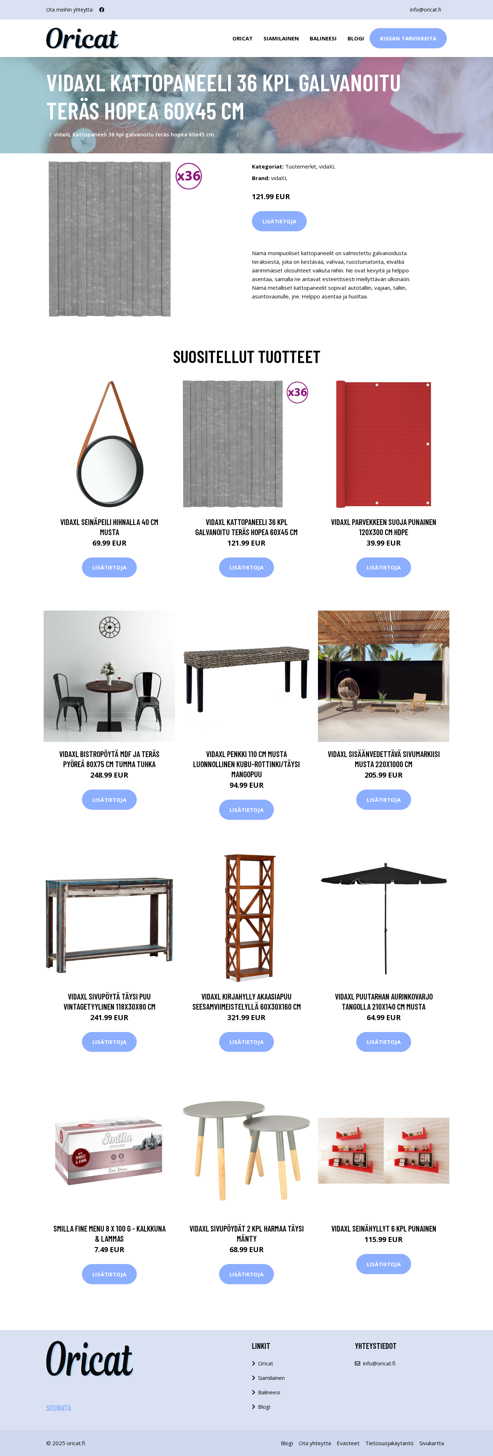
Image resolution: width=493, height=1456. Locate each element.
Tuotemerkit (300, 166)
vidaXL (327, 166)
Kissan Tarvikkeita (408, 38)
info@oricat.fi (425, 9)
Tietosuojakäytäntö (389, 1443)
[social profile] (101, 10)
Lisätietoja (279, 221)
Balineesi (323, 38)
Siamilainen (281, 38)
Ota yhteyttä (315, 1443)
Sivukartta (431, 1443)
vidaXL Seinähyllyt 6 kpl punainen (383, 1228)
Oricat (242, 38)
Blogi (356, 38)
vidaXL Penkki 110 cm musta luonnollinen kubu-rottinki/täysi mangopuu (246, 764)
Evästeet (348, 1443)
